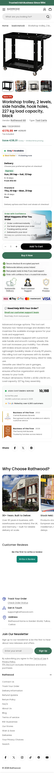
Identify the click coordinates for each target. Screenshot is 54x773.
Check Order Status (18, 602)
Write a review (27, 559)
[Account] (44, 9)
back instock (18, 25)
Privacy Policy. (9, 661)
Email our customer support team (22, 312)
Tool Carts (41, 120)
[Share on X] (23, 448)
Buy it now (27, 255)
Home (5, 25)
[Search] (48, 16)
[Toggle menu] (4, 9)
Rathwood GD (18, 120)
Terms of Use (39, 658)
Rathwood (15, 767)
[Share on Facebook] (14, 448)
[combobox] (27, 16)
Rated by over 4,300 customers (28, 403)
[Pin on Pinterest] (31, 448)
